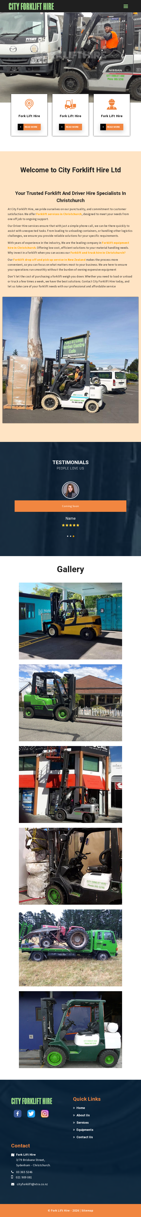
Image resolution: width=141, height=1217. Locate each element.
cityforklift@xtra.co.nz (32, 1184)
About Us (83, 1115)
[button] (67, 536)
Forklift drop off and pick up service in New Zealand (49, 260)
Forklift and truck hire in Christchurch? (98, 253)
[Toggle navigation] (125, 7)
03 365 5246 (24, 1172)
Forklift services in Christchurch (59, 214)
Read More (28, 127)
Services (83, 1122)
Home (81, 1108)
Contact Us (85, 1137)
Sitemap (87, 1210)
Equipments (85, 1130)
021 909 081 (24, 1177)
